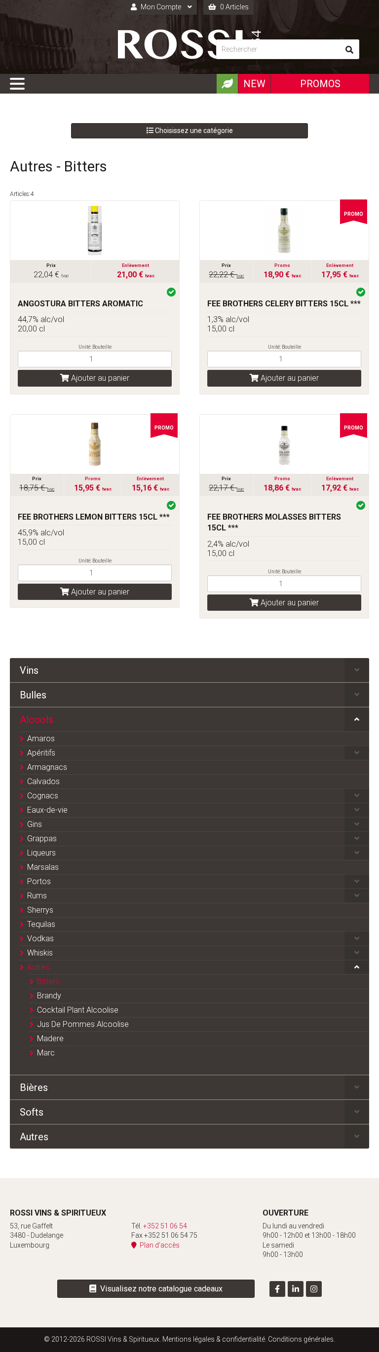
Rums (37, 895)
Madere (50, 1038)
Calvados (43, 781)
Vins (29, 670)
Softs (31, 1112)
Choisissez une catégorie (193, 130)
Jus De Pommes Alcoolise (83, 1024)
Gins (34, 824)
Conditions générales (301, 1339)
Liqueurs (41, 852)
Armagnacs (47, 767)
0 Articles (234, 7)
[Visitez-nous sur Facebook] (277, 1289)
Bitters (48, 981)
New (254, 84)
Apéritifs (41, 753)
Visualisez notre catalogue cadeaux (159, 1288)
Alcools (36, 719)
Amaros (41, 738)
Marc (46, 1052)
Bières (34, 1087)
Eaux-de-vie (47, 810)
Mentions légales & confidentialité (213, 1339)
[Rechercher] (349, 49)
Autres (38, 967)
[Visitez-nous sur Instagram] (314, 1289)
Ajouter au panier (99, 378)
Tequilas (41, 924)
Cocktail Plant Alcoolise (77, 1010)
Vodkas (40, 938)
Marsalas (43, 867)
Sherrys (40, 910)
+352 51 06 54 (165, 1226)
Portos (39, 881)
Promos (320, 84)
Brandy (49, 995)
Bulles (33, 695)
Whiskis (40, 952)
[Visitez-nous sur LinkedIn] (295, 1289)
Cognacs (42, 795)
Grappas (42, 838)
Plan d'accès (158, 1245)
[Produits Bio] (227, 84)
